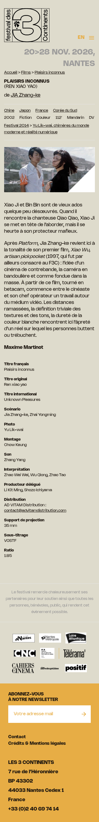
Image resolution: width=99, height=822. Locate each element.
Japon (25, 111)
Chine (9, 111)
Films (26, 72)
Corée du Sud (65, 111)
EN (81, 37)
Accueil (10, 72)
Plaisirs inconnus (50, 72)
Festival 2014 (16, 126)
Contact (17, 737)
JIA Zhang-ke (25, 95)
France (41, 111)
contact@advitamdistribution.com (35, 511)
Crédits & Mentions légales (37, 743)
